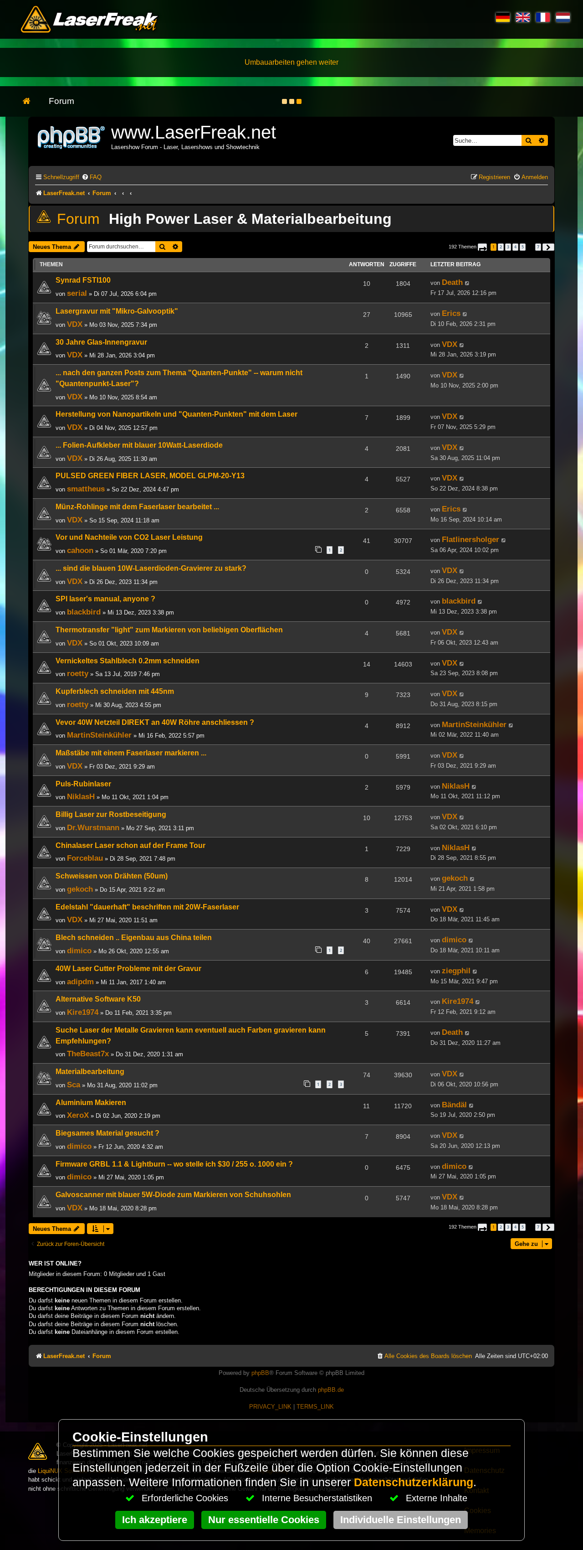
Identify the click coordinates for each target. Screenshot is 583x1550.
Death (452, 282)
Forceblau (85, 858)
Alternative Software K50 (98, 999)
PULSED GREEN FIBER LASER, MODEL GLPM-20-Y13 (150, 476)
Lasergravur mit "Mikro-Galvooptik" (117, 311)
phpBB (260, 1372)
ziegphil (456, 970)
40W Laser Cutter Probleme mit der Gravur (128, 968)
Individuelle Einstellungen (400, 1519)
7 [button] (538, 247)
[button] (482, 247)
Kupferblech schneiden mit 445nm (115, 691)
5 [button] (523, 247)
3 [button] (508, 247)
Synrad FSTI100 (83, 280)
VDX (74, 324)
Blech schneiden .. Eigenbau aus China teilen (134, 937)
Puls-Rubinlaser (83, 784)
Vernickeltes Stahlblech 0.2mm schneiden (127, 661)
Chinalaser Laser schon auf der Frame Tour (130, 845)
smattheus (86, 488)
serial (77, 293)
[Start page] (31, 101)
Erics (451, 313)
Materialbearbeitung (90, 1071)
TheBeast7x (88, 1053)
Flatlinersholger (470, 539)
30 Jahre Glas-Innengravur (101, 342)
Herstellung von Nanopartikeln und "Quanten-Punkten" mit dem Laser (176, 414)
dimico (79, 950)
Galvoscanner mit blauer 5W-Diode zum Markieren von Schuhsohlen (173, 1195)
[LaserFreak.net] (72, 136)
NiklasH (81, 796)
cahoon (80, 550)
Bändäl (454, 1104)
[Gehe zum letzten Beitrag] (467, 283)
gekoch (80, 889)
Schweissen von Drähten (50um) (112, 876)
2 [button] (501, 247)
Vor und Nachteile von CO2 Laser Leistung (129, 537)
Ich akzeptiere (154, 1519)
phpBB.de (331, 1389)
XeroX (78, 1115)
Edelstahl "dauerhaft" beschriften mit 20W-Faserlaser (147, 907)
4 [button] (515, 247)
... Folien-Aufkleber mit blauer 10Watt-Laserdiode (139, 445)
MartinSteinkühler (99, 734)
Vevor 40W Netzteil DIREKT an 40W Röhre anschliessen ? (155, 722)
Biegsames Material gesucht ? (107, 1133)
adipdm (80, 981)
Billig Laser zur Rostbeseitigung (111, 814)
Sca (73, 1084)
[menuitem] (92, 177)
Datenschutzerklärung (413, 1482)
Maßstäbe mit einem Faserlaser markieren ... (131, 753)
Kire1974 (82, 1012)
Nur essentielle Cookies (263, 1519)
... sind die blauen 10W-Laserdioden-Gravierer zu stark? (151, 568)
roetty (77, 673)
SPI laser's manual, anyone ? (105, 599)
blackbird (84, 611)
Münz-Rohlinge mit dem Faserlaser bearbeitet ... (137, 507)
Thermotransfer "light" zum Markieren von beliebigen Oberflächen (169, 630)
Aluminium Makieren (91, 1102)
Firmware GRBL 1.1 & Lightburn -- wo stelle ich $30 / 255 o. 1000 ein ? (174, 1164)
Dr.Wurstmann (93, 827)
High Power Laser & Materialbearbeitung (250, 219)
